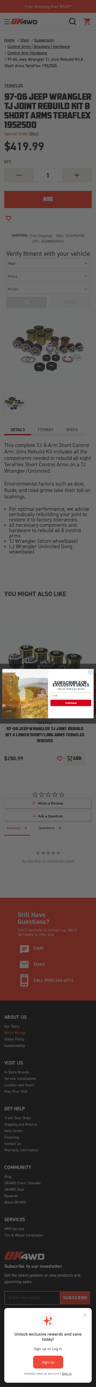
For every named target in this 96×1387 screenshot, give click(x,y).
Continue (71, 702)
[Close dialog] (91, 672)
